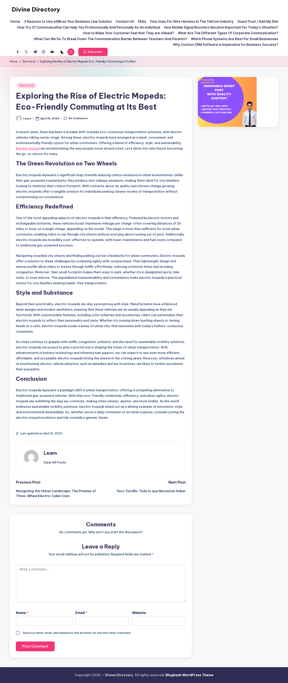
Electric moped (28, 148)
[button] (93, 52)
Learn (50, 453)
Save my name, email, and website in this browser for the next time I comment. (77, 633)
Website (139, 613)
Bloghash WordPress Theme (190, 675)
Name (22, 613)
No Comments (78, 118)
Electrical (26, 85)
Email (81, 613)
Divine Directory (36, 9)
